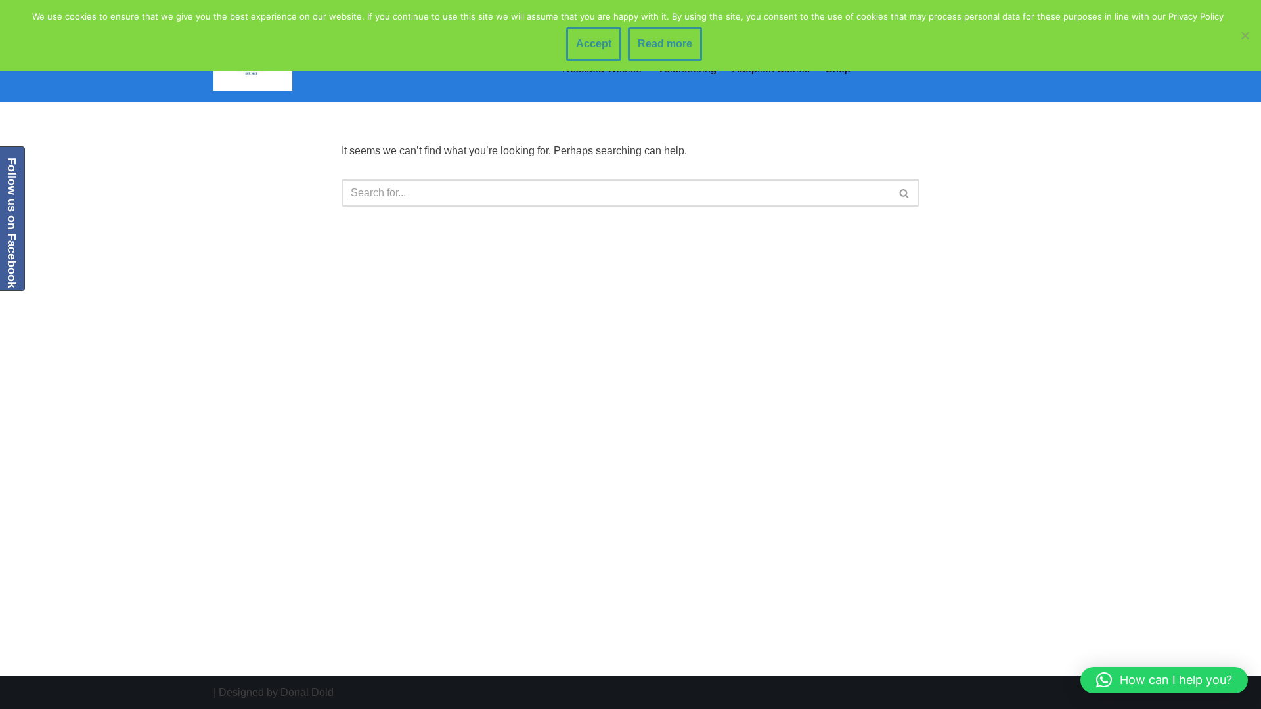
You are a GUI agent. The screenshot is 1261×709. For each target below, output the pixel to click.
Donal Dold (307, 692)
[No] (1244, 35)
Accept (593, 43)
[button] (1164, 680)
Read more (665, 43)
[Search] (904, 193)
